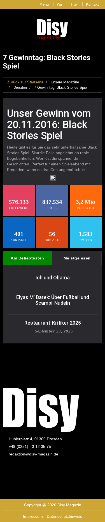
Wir (59, 4)
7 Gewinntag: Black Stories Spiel (61, 87)
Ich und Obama (53, 278)
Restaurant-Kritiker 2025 (52, 323)
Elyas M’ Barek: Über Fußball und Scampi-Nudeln (52, 300)
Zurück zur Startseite (25, 82)
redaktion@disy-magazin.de (33, 454)
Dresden (20, 87)
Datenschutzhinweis (64, 516)
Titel (74, 4)
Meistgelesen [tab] (77, 258)
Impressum (33, 516)
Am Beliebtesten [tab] (27, 258)
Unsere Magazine (65, 82)
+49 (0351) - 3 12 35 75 (30, 446)
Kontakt (92, 4)
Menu (44, 4)
